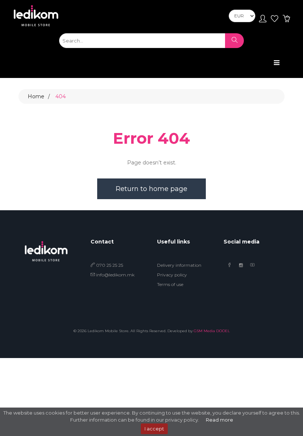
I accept (154, 429)
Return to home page (151, 189)
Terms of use (170, 284)
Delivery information (179, 265)
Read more (219, 420)
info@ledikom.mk (115, 274)
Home (36, 96)
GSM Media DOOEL (212, 330)
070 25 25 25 (109, 265)
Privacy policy (172, 274)
